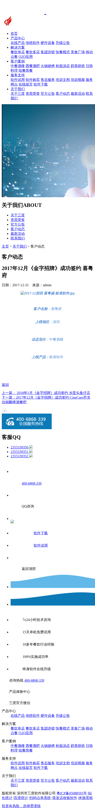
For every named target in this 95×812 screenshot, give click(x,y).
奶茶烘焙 (78, 66)
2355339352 (20, 456)
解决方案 (18, 47)
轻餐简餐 (26, 70)
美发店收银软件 (64, 798)
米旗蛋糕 (86, 798)
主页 (5, 246)
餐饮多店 (33, 52)
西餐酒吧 (33, 66)
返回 (5, 385)
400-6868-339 (34, 680)
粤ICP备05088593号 (72, 793)
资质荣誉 (33, 93)
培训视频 (78, 80)
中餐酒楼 (18, 66)
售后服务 (48, 80)
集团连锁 (48, 52)
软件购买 (33, 80)
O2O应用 (26, 56)
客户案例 (18, 61)
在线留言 (26, 84)
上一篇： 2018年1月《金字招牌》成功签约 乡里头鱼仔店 (46, 393)
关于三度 (18, 93)
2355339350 (20, 447)
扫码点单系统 (40, 798)
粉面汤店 (63, 66)
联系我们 (18, 238)
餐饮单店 (18, 52)
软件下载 (41, 84)
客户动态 (63, 93)
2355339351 (20, 452)
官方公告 (48, 93)
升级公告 (63, 43)
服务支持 (18, 75)
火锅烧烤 (48, 66)
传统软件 (33, 43)
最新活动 (78, 93)
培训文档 (63, 80)
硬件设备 (48, 43)
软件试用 (18, 80)
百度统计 (21, 798)
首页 (14, 33)
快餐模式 (63, 52)
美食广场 (78, 52)
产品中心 (18, 38)
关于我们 (18, 89)
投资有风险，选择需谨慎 (21, 806)
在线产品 (18, 43)
